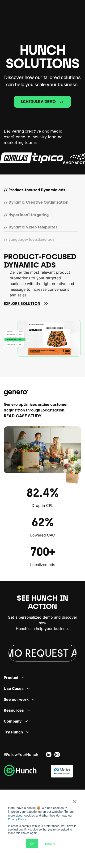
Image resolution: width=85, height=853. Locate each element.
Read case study (23, 416)
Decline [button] (50, 843)
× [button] (74, 800)
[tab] (41, 191)
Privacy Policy (17, 819)
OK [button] (32, 843)
